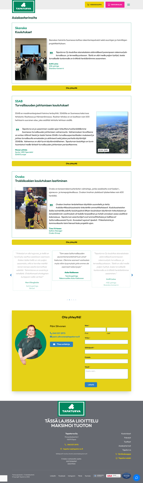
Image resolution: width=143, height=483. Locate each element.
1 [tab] (67, 300)
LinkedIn (53, 476)
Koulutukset (126, 433)
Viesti (87, 367)
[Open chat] (136, 477)
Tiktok (80, 476)
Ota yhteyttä (71, 88)
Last (108, 333)
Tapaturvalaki (116, 4)
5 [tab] (76, 300)
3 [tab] (71, 300)
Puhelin (87, 357)
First (86, 333)
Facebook (62, 476)
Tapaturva (126, 450)
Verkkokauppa (96, 4)
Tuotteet (127, 442)
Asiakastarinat (125, 446)
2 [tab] (69, 300)
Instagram (71, 476)
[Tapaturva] (23, 6)
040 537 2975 (58, 333)
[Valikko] (128, 4)
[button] (10, 275)
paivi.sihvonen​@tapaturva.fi (66, 336)
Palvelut (127, 437)
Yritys (87, 338)
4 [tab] (74, 300)
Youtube (88, 476)
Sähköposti (89, 348)
